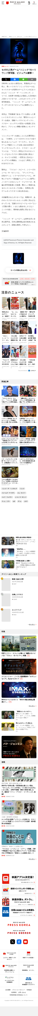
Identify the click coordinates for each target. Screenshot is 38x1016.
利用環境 (13, 992)
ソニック (22, 488)
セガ (14, 501)
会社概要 (7, 990)
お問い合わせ (22, 992)
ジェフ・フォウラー (7, 497)
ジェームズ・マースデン (8, 492)
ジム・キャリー (21, 492)
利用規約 (29, 990)
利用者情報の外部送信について (18, 995)
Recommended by (23, 370)
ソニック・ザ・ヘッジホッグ (9, 488)
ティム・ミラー (6, 501)
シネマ (26, 501)
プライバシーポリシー (18, 990)
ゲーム (19, 501)
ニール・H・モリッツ (20, 497)
